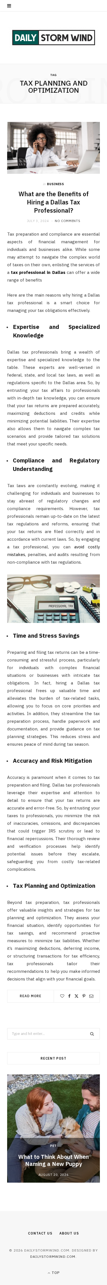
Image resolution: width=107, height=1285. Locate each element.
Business (55, 184)
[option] (53, 1128)
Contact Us (40, 1233)
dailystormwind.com (53, 1256)
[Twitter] (76, 996)
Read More (30, 996)
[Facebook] (69, 996)
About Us (69, 1233)
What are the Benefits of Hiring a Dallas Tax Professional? (54, 202)
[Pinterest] (83, 996)
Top (55, 1272)
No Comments (67, 221)
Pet (53, 1146)
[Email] (91, 996)
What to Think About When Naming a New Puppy (53, 1160)
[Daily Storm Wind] (53, 37)
